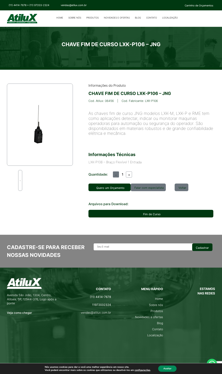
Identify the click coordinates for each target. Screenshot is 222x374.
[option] (20, 180)
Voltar (182, 187)
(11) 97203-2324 (39, 5)
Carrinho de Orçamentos (199, 5)
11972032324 (101, 305)
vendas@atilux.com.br (96, 312)
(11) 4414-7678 (18, 5)
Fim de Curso (152, 214)
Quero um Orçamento (110, 188)
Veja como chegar (19, 312)
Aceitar (167, 368)
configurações (142, 370)
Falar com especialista (149, 187)
